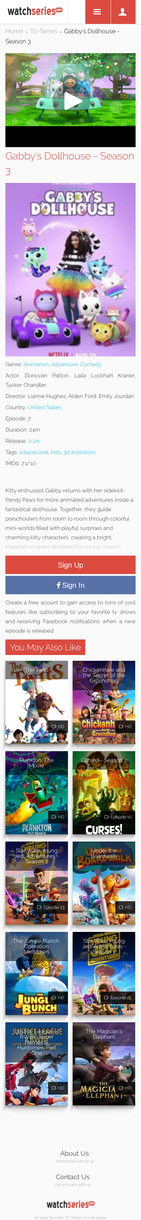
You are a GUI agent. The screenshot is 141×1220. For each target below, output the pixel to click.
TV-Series (43, 31)
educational (33, 452)
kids (56, 452)
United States (44, 407)
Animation (36, 364)
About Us (74, 1153)
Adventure (64, 364)
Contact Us (73, 1177)
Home (14, 31)
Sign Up (70, 565)
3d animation (79, 452)
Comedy (91, 364)
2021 (33, 441)
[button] (70, 124)
